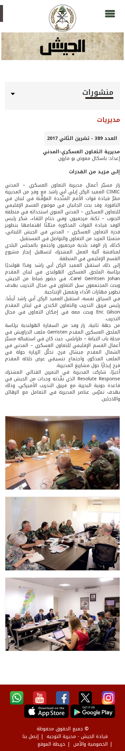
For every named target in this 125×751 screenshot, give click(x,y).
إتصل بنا (30, 736)
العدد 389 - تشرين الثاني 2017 (82, 138)
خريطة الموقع (51, 744)
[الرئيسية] (62, 18)
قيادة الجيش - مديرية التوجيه (77, 736)
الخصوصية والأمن (90, 744)
